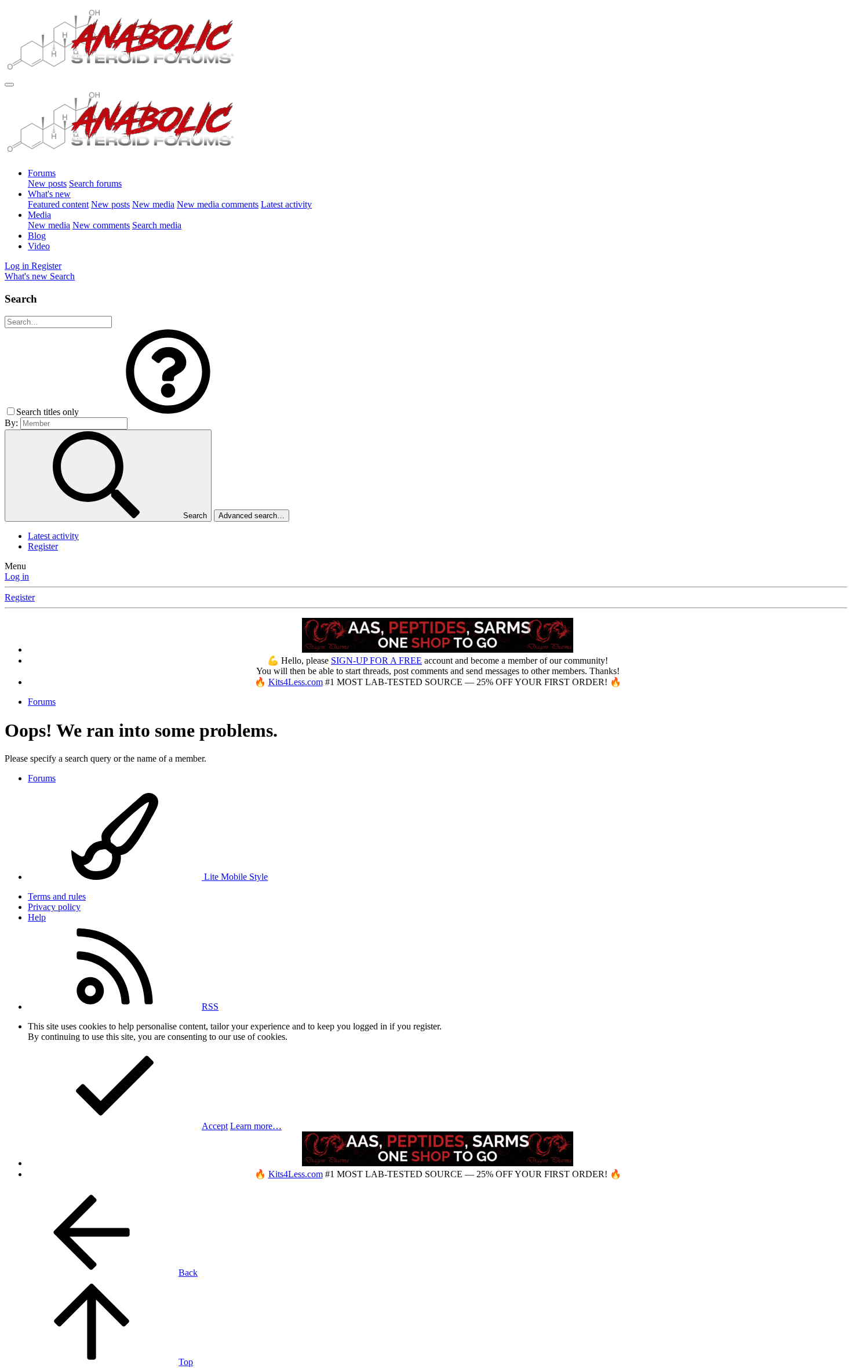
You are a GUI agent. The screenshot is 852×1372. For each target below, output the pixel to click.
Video (39, 246)
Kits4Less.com (295, 682)
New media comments (217, 204)
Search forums (95, 183)
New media (153, 204)
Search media (156, 225)
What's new (49, 194)
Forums (42, 173)
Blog (37, 236)
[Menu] (9, 84)
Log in (17, 576)
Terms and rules (57, 896)
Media (39, 215)
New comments (101, 225)
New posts (47, 183)
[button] (168, 412)
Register (43, 546)
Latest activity (286, 204)
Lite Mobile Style (235, 877)
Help (37, 917)
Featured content (58, 204)
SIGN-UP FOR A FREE (376, 660)
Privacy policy (54, 907)
